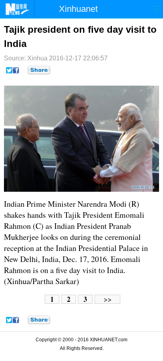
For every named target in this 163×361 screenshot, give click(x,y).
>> (108, 299)
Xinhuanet (78, 9)
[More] (39, 70)
